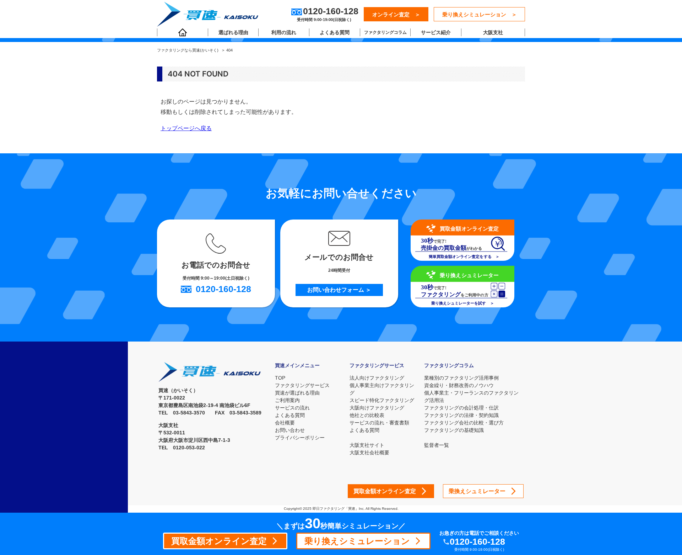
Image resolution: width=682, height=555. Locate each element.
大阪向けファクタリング (377, 408)
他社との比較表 (367, 415)
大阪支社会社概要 (369, 452)
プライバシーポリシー (300, 437)
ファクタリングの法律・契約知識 (461, 415)
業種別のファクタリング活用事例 (461, 378)
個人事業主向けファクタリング (382, 389)
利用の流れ (283, 32)
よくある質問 (335, 32)
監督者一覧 (436, 445)
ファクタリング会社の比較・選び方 (464, 423)
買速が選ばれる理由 (297, 393)
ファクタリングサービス (302, 385)
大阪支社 (493, 32)
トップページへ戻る (186, 128)
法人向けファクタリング (377, 378)
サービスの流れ (292, 408)
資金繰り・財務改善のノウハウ (459, 385)
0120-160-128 (477, 541)
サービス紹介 (436, 32)
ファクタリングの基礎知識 (454, 430)
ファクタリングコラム (385, 32)
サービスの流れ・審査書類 (379, 423)
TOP (280, 378)
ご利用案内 (287, 400)
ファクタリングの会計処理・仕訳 (461, 408)
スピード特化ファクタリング (382, 400)
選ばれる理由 (233, 32)
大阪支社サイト (367, 445)
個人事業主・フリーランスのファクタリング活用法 (471, 396)
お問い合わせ (290, 430)
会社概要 (285, 423)
